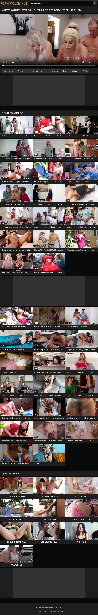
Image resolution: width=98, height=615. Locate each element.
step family (26, 71)
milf (17, 71)
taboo (64, 71)
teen (4, 71)
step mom (45, 71)
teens (35, 71)
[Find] (95, 3)
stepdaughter (74, 71)
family (85, 71)
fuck (11, 71)
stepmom (55, 71)
